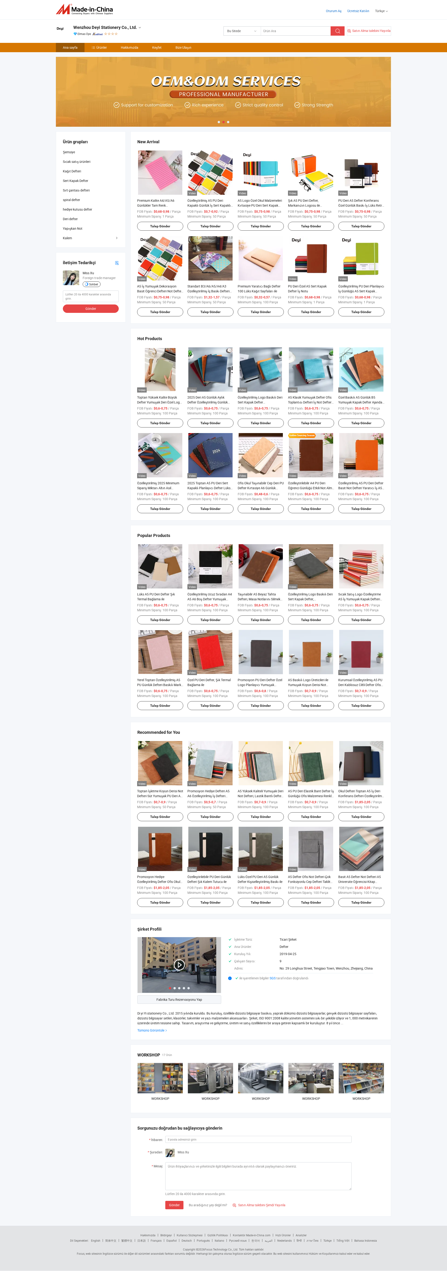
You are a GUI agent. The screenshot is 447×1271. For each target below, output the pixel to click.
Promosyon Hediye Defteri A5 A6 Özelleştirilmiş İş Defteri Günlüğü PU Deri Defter (208, 796)
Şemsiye (69, 152)
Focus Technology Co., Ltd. (221, 1249)
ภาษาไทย (312, 1240)
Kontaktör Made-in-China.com (252, 1235)
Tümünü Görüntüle (150, 1030)
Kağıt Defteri (72, 171)
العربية (268, 1240)
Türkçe (327, 1240)
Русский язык (238, 1240)
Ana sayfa (70, 47)
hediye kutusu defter (77, 209)
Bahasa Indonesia (365, 1240)
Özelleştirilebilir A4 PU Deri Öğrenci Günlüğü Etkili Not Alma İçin (311, 488)
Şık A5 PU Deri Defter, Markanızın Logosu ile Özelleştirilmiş (304, 205)
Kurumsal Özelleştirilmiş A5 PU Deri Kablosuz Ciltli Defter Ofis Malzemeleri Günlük (360, 685)
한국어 (255, 1240)
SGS (273, 978)
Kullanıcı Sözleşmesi (190, 1235)
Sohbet (93, 284)
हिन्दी (299, 1240)
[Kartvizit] (117, 263)
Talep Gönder (160, 226)
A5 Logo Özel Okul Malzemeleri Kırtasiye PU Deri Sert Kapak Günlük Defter (260, 205)
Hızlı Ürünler (283, 1235)
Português (203, 1240)
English (95, 1240)
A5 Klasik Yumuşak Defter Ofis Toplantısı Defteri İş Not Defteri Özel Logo (310, 402)
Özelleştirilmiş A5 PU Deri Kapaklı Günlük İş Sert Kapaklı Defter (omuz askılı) (209, 205)
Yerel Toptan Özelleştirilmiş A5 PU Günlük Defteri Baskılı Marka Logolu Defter (160, 685)
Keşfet (157, 47)
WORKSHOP (160, 1098)
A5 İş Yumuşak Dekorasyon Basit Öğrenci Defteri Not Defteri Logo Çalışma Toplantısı (160, 291)
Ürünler (101, 47)
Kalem (67, 238)
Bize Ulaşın (183, 47)
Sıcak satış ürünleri (76, 161)
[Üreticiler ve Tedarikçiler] (86, 9)
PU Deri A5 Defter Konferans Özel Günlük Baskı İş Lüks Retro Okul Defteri (361, 205)
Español (171, 1240)
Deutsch (187, 1240)
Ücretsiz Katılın (358, 11)
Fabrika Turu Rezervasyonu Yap (179, 999)
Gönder (174, 1205)
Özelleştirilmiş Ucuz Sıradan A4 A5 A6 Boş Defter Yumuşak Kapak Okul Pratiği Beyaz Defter (210, 599)
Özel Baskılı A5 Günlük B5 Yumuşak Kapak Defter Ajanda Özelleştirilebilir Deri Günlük (360, 402)
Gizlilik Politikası (217, 1235)
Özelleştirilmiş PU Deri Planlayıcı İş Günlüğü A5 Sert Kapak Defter (361, 291)
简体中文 (110, 1240)
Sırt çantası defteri (76, 190)
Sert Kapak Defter (75, 180)
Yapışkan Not (72, 228)
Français (156, 1240)
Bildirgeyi (166, 1235)
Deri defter (70, 219)
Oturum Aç (334, 11)
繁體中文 (126, 1240)
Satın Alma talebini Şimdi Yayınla (259, 1205)
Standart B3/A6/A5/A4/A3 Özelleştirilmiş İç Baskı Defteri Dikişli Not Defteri (208, 291)
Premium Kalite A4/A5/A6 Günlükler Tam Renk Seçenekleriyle (155, 205)
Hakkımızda (129, 47)
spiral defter (71, 200)
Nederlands (284, 1240)
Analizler (301, 1235)
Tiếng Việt (342, 1240)
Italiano (219, 1240)
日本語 (141, 1240)
